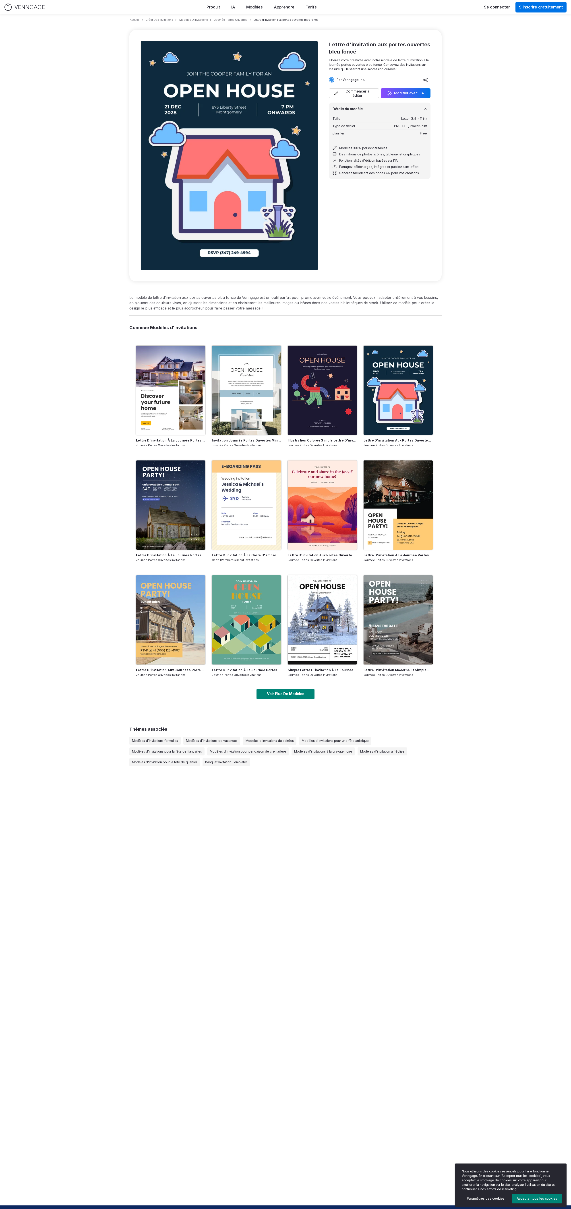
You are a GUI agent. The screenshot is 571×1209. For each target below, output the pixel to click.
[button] (354, 93)
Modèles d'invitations (193, 19)
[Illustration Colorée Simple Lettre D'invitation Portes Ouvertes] (322, 390)
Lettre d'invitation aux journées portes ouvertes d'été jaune (170, 670)
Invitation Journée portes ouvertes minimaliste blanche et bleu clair (246, 440)
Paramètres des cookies (486, 1198)
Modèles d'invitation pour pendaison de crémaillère (248, 751)
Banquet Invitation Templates (226, 762)
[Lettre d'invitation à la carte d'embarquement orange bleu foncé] (246, 505)
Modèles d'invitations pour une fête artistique (335, 741)
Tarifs (311, 7)
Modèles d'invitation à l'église (382, 751)
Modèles (254, 7)
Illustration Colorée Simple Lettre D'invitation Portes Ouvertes (322, 440)
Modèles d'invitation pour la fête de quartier (164, 762)
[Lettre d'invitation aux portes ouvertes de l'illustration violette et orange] (322, 505)
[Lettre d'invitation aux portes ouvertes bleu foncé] (398, 390)
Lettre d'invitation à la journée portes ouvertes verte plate (246, 670)
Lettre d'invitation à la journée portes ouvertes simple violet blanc (170, 555)
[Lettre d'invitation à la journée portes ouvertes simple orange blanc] (170, 390)
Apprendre (284, 7)
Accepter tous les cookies (537, 1198)
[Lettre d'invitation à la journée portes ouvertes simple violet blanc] (170, 505)
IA (233, 7)
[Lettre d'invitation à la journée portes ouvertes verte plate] (246, 619)
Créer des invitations (159, 19)
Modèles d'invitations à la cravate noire (323, 751)
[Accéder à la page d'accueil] (24, 7)
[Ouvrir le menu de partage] (425, 80)
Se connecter (497, 7)
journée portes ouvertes (230, 19)
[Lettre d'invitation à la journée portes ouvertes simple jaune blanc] (398, 505)
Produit (213, 7)
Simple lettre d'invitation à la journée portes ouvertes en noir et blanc (322, 670)
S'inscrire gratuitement (541, 7)
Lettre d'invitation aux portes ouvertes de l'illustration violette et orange (322, 555)
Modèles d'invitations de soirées (270, 741)
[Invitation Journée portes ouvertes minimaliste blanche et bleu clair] (246, 390)
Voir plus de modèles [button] (285, 693)
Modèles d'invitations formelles (155, 741)
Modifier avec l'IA (409, 93)
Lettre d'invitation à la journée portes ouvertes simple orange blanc (170, 440)
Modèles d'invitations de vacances (212, 741)
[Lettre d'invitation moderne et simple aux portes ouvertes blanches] (398, 619)
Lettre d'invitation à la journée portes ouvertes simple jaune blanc (398, 555)
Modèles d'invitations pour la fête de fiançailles (167, 751)
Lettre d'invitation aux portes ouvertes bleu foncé (398, 440)
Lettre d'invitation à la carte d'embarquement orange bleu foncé (246, 555)
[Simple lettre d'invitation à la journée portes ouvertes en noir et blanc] (322, 619)
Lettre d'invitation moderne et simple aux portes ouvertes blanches (398, 670)
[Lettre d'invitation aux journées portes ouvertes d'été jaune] (170, 619)
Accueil (134, 19)
